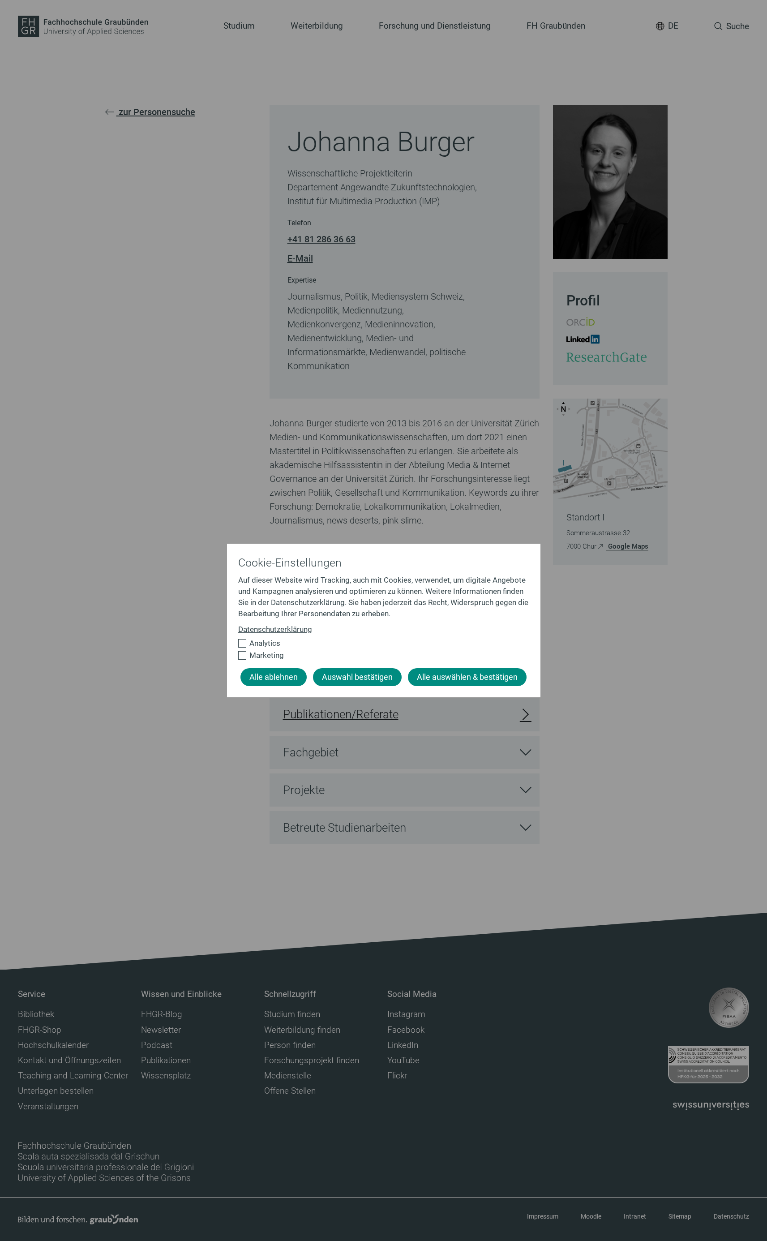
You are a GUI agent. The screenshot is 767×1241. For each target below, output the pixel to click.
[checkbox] (380, 643)
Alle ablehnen (273, 677)
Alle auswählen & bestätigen (467, 677)
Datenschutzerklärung (275, 629)
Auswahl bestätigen (357, 677)
